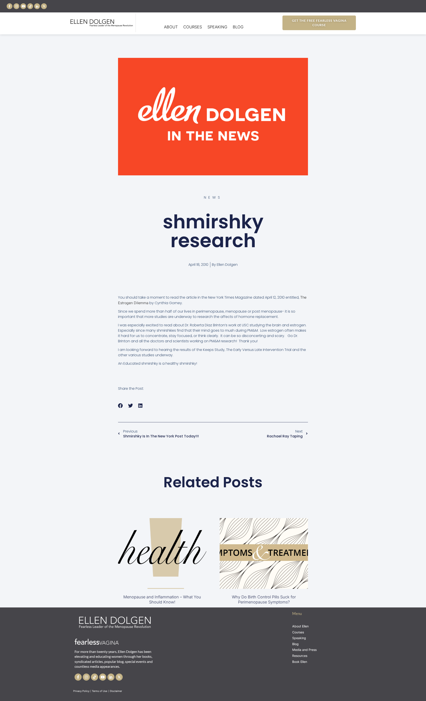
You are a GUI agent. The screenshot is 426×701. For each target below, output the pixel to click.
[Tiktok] (30, 6)
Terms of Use (100, 691)
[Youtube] (23, 6)
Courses (192, 27)
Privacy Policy (81, 691)
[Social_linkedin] (37, 6)
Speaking (217, 27)
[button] (120, 405)
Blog (238, 27)
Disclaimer (116, 691)
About (171, 27)
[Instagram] (16, 6)
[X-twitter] (44, 6)
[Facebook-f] (9, 6)
